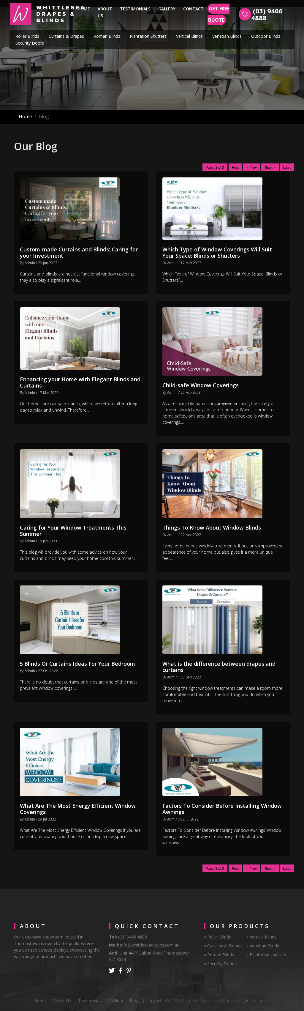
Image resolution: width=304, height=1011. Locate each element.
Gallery (166, 9)
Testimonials (135, 9)
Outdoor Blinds (265, 36)
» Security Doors (220, 963)
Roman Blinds (107, 36)
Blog (134, 1001)
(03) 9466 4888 (267, 14)
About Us (105, 12)
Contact (193, 9)
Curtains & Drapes (66, 36)
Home (84, 9)
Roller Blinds (27, 36)
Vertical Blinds (189, 36)
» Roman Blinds (219, 955)
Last (287, 168)
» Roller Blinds (217, 937)
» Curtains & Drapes (223, 946)
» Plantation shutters (266, 955)
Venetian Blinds (227, 36)
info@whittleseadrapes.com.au (149, 945)
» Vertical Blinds (261, 937)
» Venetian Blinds (262, 946)
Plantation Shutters (148, 36)
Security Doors (29, 43)
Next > (270, 168)
